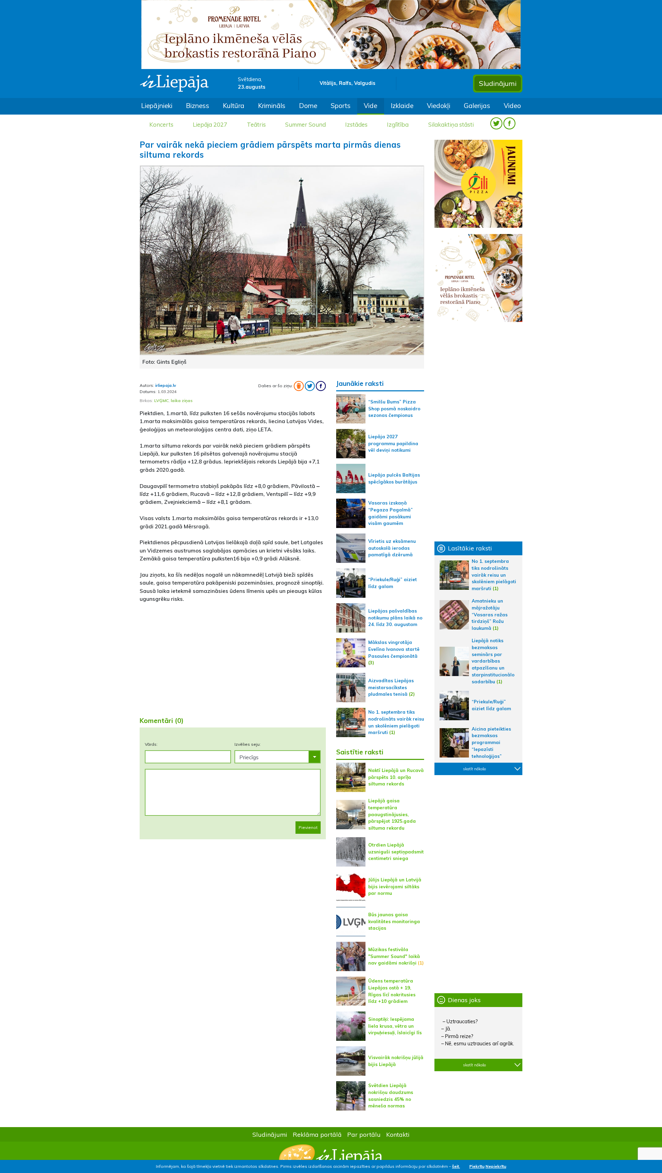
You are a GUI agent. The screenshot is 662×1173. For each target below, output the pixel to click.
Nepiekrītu (495, 1166)
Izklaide (402, 105)
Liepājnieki (156, 105)
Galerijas (477, 105)
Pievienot (308, 827)
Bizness (197, 105)
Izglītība (398, 124)
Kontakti (398, 1134)
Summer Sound (305, 124)
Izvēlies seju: (247, 744)
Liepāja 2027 (210, 124)
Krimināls (271, 105)
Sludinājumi (497, 83)
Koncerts (161, 124)
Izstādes (356, 124)
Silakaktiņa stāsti (451, 124)
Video (512, 105)
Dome (308, 105)
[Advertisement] (233, 656)
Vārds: (151, 744)
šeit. (456, 1166)
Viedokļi (438, 105)
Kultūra (233, 105)
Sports (341, 105)
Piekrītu (476, 1166)
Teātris (256, 124)
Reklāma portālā (317, 1134)
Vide (370, 105)
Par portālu (364, 1134)
